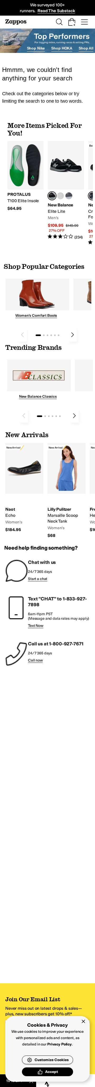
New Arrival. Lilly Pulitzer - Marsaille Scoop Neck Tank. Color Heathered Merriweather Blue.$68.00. (67, 490)
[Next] (72, 335)
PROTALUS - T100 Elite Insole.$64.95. (25, 176)
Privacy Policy (59, 1044)
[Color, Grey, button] (69, 196)
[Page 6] (58, 335)
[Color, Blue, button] (60, 196)
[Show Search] (59, 22)
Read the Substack (56, 10)
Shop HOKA (61, 48)
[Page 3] (47, 335)
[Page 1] (38, 335)
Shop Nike (36, 48)
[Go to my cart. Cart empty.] (71, 22)
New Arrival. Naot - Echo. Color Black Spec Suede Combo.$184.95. (24, 488)
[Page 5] (55, 335)
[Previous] (22, 335)
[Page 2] (44, 335)
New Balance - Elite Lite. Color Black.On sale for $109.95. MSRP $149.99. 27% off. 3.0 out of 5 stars (66, 190)
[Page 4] (51, 335)
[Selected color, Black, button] (52, 196)
